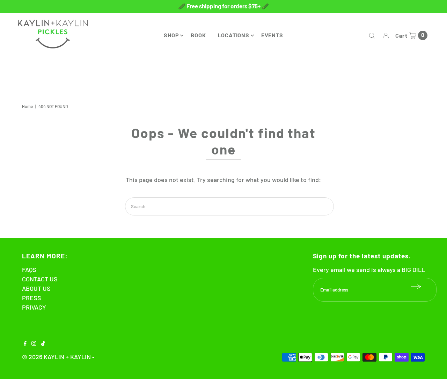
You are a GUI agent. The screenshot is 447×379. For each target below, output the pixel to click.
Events (272, 35)
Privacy (34, 307)
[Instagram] (33, 343)
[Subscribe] (416, 286)
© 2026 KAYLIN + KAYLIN (56, 357)
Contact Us (40, 279)
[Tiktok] (43, 343)
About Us (36, 288)
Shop (171, 35)
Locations (233, 35)
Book (198, 35)
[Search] (372, 35)
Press (31, 298)
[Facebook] (25, 343)
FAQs (29, 269)
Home (27, 106)
